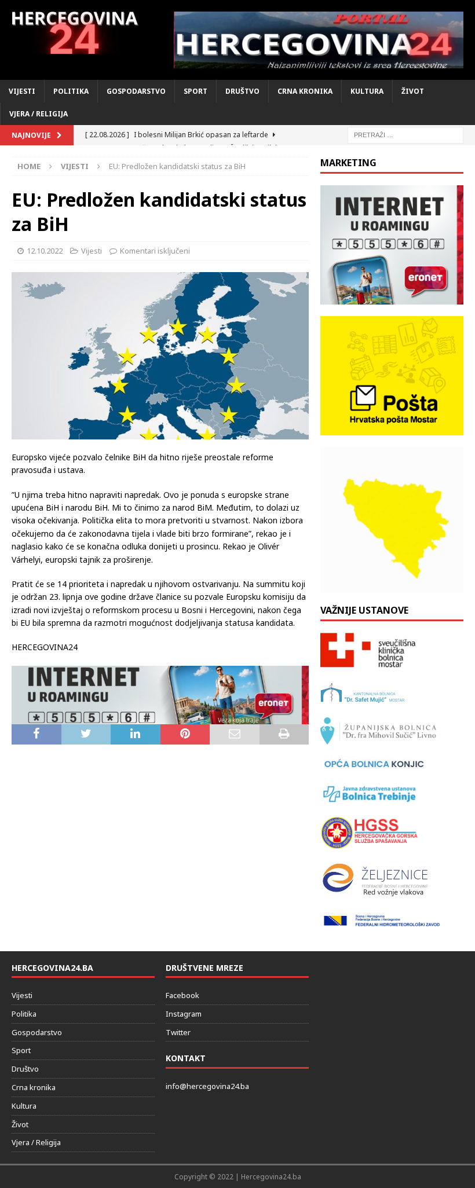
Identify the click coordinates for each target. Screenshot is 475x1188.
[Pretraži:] (405, 134)
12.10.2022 (45, 250)
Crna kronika (304, 91)
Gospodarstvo (136, 91)
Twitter (178, 1032)
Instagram (184, 1014)
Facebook (182, 995)
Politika (71, 91)
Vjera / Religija (38, 114)
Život (412, 91)
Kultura (366, 91)
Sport (195, 91)
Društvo (242, 91)
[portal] (319, 40)
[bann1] (160, 717)
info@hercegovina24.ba (207, 1086)
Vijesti (22, 91)
